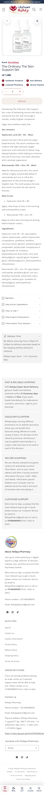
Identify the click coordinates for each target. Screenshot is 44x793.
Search (8, 627)
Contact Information (14, 639)
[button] (3, 9)
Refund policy (32, 772)
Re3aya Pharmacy (20, 768)
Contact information (23, 779)
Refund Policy (11, 650)
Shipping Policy (11, 655)
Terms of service (16, 775)
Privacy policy (20, 772)
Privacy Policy (11, 644)
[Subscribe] (36, 748)
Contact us (9, 633)
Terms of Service (12, 661)
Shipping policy (30, 775)
